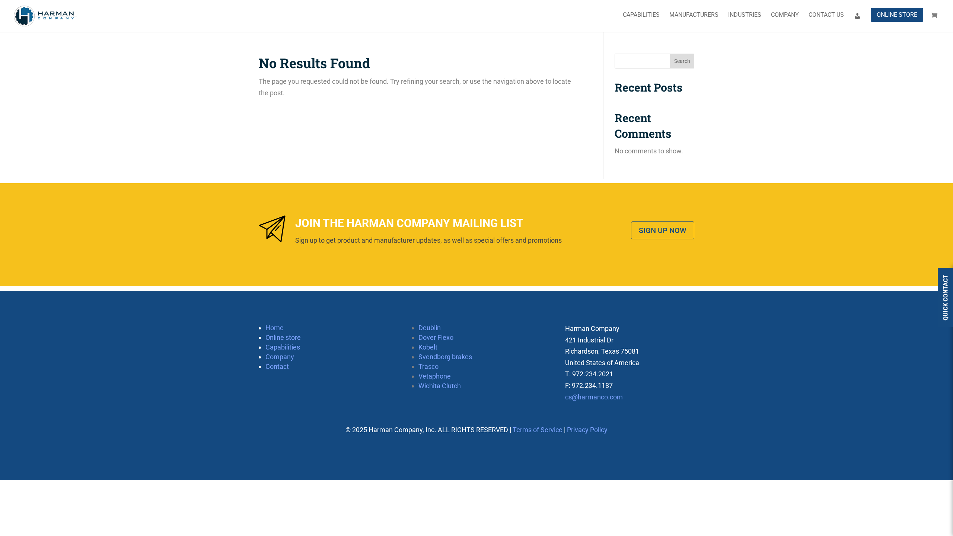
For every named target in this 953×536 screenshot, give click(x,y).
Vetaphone (434, 376)
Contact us (826, 15)
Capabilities (641, 15)
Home (274, 328)
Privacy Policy (587, 430)
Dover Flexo (435, 337)
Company (785, 15)
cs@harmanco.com (594, 397)
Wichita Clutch (439, 386)
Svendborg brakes (445, 357)
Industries (744, 15)
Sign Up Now (662, 230)
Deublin (429, 328)
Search (682, 61)
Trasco (428, 366)
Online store (897, 14)
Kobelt (427, 347)
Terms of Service (537, 430)
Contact (277, 366)
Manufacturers (693, 15)
